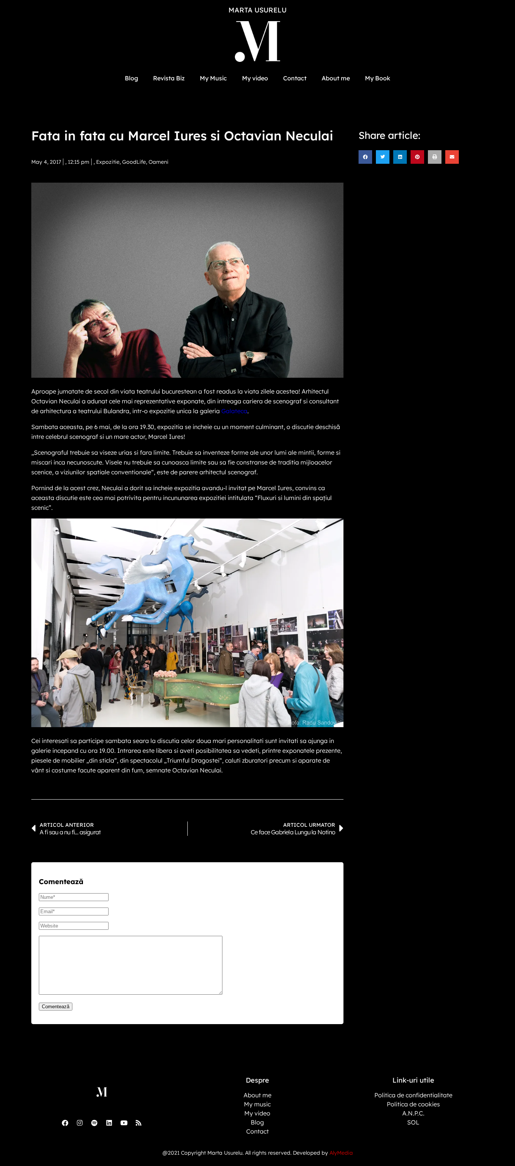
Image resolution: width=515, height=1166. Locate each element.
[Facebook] (64, 1122)
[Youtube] (123, 1122)
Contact (295, 78)
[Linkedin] (109, 1122)
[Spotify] (94, 1122)
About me (336, 78)
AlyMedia (341, 1152)
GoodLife (134, 161)
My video (255, 78)
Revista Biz (169, 78)
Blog (131, 78)
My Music (213, 78)
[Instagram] (79, 1122)
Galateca (234, 411)
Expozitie (108, 161)
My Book (377, 78)
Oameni (159, 161)
